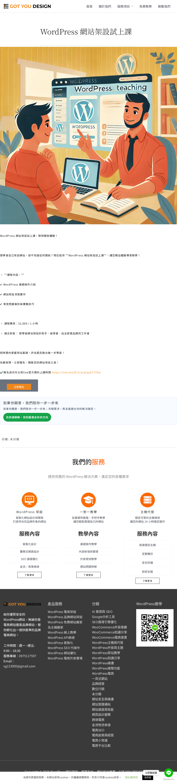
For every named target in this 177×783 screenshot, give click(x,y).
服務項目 (123, 6)
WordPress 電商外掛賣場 (65, 658)
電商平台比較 (101, 745)
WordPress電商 (103, 673)
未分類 (14, 439)
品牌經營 (98, 684)
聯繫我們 (164, 6)
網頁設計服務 (101, 714)
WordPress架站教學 (106, 653)
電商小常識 (100, 740)
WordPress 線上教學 (62, 632)
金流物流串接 (101, 725)
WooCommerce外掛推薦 (109, 627)
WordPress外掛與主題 (107, 648)
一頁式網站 (100, 679)
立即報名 (19, 387)
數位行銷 (98, 689)
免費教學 (145, 6)
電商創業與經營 (103, 735)
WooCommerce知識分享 (109, 632)
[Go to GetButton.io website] (168, 779)
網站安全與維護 (103, 699)
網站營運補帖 (101, 704)
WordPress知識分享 (106, 658)
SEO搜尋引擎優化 (104, 622)
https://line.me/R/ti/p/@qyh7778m (76, 372)
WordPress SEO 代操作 (64, 647)
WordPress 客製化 (60, 642)
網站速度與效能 (103, 709)
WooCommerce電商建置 (109, 637)
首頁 (89, 6)
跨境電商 (98, 720)
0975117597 (27, 656)
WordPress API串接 (61, 637)
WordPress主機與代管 (107, 642)
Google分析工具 (103, 617)
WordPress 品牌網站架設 (65, 617)
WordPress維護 (103, 663)
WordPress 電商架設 (62, 611)
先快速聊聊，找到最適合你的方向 (27, 417)
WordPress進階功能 (106, 668)
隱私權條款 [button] (131, 777)
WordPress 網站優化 (62, 653)
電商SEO (98, 730)
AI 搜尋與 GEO (102, 611)
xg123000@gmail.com (19, 666)
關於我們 (105, 6)
